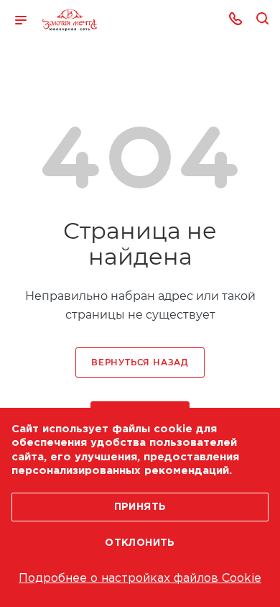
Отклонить (140, 543)
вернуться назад (140, 362)
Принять (140, 507)
